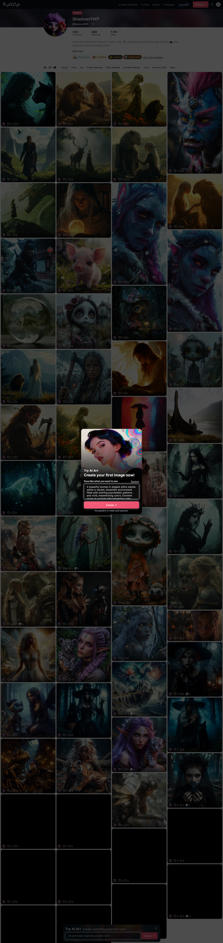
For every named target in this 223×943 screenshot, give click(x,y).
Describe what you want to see (101, 481)
